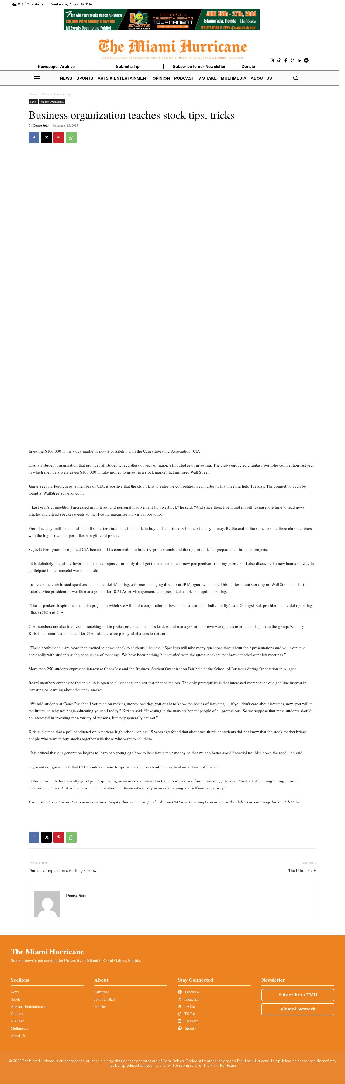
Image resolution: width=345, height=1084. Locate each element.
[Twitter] (292, 60)
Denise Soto (41, 125)
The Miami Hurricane (47, 951)
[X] (46, 137)
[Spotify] (306, 60)
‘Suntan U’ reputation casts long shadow (62, 870)
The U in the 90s (302, 870)
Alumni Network (298, 1009)
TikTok (189, 1013)
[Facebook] (285, 60)
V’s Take (17, 1020)
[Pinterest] (58, 137)
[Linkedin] (299, 60)
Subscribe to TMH (298, 994)
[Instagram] (271, 60)
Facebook (191, 991)
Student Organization (52, 101)
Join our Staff (104, 999)
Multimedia (19, 1028)
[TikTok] (278, 60)
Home (32, 94)
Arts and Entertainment (28, 1006)
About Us (18, 1035)
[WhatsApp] (71, 137)
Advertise (101, 991)
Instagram (191, 999)
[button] (295, 78)
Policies (100, 1006)
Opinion (17, 1013)
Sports (15, 999)
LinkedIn (190, 1020)
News (45, 94)
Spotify (190, 1028)
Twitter (190, 1006)
